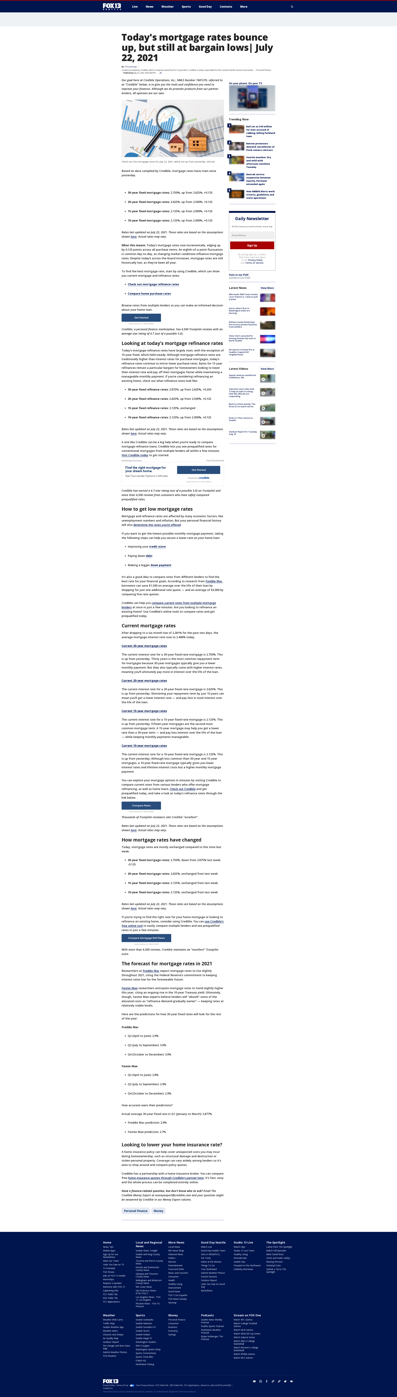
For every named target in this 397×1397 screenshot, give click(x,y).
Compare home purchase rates (149, 293)
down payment (161, 565)
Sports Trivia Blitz (144, 1356)
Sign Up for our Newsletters (110, 1256)
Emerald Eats (240, 1258)
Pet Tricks (206, 1258)
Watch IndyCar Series (244, 1337)
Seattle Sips (239, 1261)
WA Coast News (144, 1286)
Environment (174, 1287)
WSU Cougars (142, 1345)
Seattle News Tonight (146, 1250)
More (243, 6)
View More (267, 288)
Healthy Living (175, 1284)
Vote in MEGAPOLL (210, 1254)
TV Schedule (109, 1268)
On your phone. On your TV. (246, 83)
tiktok (272, 1381)
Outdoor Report (209, 1280)
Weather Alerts (110, 1330)
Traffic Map (109, 1323)
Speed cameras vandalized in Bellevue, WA (242, 376)
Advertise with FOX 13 (114, 1286)
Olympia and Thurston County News (147, 1275)
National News (175, 1254)
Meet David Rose (275, 1254)
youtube (254, 1381)
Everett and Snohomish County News (147, 1269)
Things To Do (208, 1265)
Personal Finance (263, 70)
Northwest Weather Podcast (211, 1331)
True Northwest (209, 1269)
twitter (285, 1381)
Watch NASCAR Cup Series (247, 1333)
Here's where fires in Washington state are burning (239, 310)
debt (149, 556)
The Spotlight (275, 1242)
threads (279, 1381)
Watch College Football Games (245, 1325)
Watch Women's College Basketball (246, 1349)
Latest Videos (238, 369)
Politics (171, 1258)
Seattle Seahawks (144, 1319)
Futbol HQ (141, 1360)
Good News (174, 1291)
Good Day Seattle (213, 1242)
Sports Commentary (146, 1353)
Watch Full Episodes (276, 1250)
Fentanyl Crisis (273, 1265)
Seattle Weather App (113, 1327)
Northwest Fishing (145, 1364)
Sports (140, 1315)
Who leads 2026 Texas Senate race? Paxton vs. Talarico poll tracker (243, 297)
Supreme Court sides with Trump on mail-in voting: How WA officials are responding (241, 393)
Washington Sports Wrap (148, 1349)
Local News (174, 1246)
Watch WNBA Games (244, 1354)
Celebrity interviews (243, 1269)
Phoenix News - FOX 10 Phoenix (147, 1305)
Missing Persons (274, 1261)
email (291, 1381)
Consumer (173, 1276)
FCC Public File (110, 1294)
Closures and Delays (113, 1334)
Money (158, 1211)
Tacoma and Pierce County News (149, 1262)
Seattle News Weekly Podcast (211, 1321)
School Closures (209, 1276)
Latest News (238, 288)
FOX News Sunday (177, 1298)
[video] (267, 378)
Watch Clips (239, 1246)
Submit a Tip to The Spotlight (276, 1270)
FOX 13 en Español (177, 1295)
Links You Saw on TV (113, 1264)
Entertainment (175, 1265)
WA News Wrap (176, 1250)
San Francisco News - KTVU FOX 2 (146, 1292)
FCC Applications (111, 1301)
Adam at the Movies (211, 1261)
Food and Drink (176, 1269)
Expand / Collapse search (292, 6)
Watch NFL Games (243, 1319)
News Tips (108, 1246)
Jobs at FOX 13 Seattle (114, 1275)
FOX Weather (109, 1355)
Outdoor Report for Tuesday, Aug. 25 (243, 433)
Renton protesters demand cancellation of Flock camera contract (260, 146)
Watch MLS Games (243, 1357)
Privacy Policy (255, 260)
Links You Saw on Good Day (213, 1285)
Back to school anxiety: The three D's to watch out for (242, 405)
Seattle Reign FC (144, 1338)
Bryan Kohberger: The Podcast (212, 1338)
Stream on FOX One (247, 1315)
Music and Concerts (178, 1272)
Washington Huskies (146, 1341)
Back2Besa (206, 1290)
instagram (260, 1381)
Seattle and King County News (148, 1256)
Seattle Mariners (144, 1323)
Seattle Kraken (143, 1334)
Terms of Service (254, 262)
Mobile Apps (109, 1250)
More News (176, 1242)
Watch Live (206, 1246)
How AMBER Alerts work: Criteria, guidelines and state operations (260, 194)
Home (107, 1242)
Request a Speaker (112, 1283)
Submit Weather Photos (213, 1272)
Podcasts (207, 1315)
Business (172, 1327)
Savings (172, 1334)
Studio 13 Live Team (244, 1250)
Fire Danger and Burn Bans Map (116, 1347)
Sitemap (172, 1302)
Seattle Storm (142, 1330)
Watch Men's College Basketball (244, 1342)
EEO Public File (110, 1297)
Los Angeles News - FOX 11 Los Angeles (148, 1298)
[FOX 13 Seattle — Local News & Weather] (113, 6)
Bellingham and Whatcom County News (149, 1282)
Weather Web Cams (113, 1319)
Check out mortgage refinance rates (153, 284)
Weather (109, 1315)
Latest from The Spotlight (279, 1246)
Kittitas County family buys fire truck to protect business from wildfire (243, 324)
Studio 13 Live (243, 1242)
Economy (173, 1330)
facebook (266, 1381)
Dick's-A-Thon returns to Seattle (241, 419)
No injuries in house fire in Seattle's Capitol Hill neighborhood (241, 352)
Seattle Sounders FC (146, 1327)
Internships (108, 1279)
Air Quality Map (110, 1338)
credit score (157, 546)
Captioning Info (110, 1290)
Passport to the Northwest (247, 1265)
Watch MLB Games (243, 1329)
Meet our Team (111, 1260)
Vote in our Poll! (239, 275)
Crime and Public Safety (278, 1258)
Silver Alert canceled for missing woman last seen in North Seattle (242, 338)
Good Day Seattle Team (213, 1250)
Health (171, 1280)
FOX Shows (108, 1271)
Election (172, 1261)
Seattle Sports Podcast (212, 1326)
